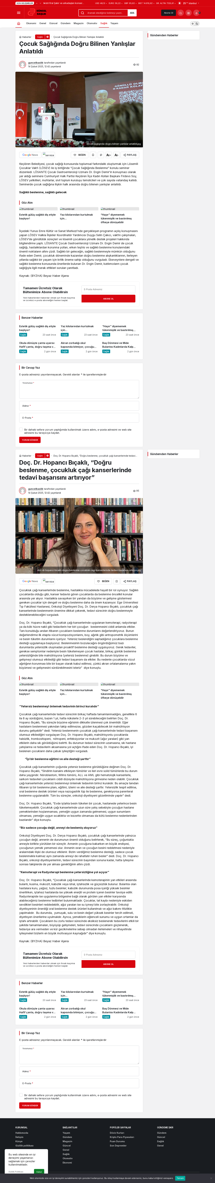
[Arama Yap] (181, 13)
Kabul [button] (39, 1172)
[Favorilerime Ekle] (93, 155)
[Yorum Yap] (101, 155)
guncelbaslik (35, 62)
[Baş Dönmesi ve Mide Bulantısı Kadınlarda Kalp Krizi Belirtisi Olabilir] (120, 346)
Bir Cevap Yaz (31, 367)
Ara (132, 13)
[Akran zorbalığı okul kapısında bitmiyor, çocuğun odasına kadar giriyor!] (79, 346)
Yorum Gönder (30, 440)
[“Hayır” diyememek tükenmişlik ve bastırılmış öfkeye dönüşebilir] (120, 215)
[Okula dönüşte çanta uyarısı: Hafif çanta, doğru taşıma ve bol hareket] (37, 346)
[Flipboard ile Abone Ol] (48, 155)
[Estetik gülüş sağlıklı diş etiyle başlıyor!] (38, 215)
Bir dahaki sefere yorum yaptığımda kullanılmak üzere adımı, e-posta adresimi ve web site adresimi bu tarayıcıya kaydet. (77, 431)
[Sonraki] (40, 3)
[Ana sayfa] (18, 23)
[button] (188, 13)
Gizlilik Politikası (15, 1172)
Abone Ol (168, 13)
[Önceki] (37, 3)
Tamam (180, 1178)
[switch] (195, 23)
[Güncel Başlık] (38, 12)
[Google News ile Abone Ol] (30, 155)
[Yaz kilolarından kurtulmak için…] (79, 215)
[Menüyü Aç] (18, 13)
